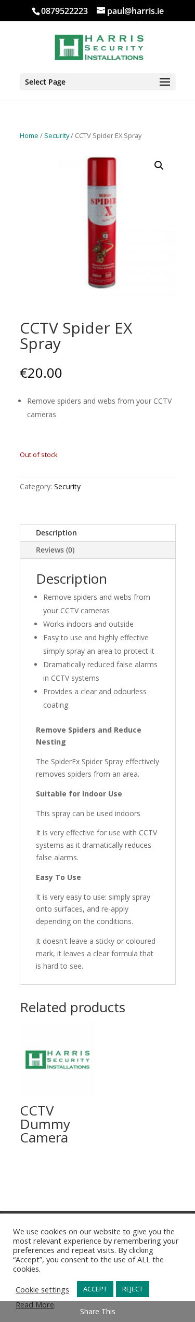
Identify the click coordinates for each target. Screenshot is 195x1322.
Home (29, 135)
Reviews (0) (55, 550)
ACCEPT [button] (95, 1288)
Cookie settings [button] (42, 1289)
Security (56, 135)
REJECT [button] (132, 1288)
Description (56, 533)
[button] (159, 165)
